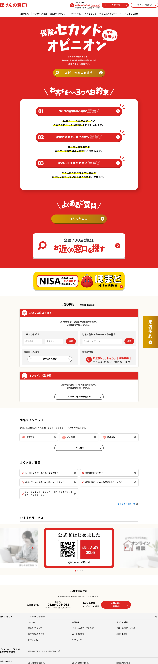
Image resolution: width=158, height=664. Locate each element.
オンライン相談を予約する (79, 396)
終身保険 (111, 437)
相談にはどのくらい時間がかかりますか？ (104, 482)
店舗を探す (25, 14)
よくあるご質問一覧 (126, 504)
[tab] (75, 571)
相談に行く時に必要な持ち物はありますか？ (44, 482)
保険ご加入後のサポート (110, 14)
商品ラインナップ (58, 14)
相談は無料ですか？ (94, 473)
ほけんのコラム (34, 640)
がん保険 (71, 437)
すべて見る (79, 447)
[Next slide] (125, 548)
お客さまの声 (121, 634)
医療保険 (31, 437)
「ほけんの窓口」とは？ (125, 628)
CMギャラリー (78, 640)
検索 (71, 341)
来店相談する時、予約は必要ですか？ (41, 473)
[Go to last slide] (33, 548)
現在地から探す (50, 359)
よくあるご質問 (131, 14)
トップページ (33, 622)
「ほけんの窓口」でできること (82, 14)
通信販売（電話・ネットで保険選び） (43, 651)
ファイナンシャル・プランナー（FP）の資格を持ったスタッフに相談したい (48, 493)
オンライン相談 (40, 14)
